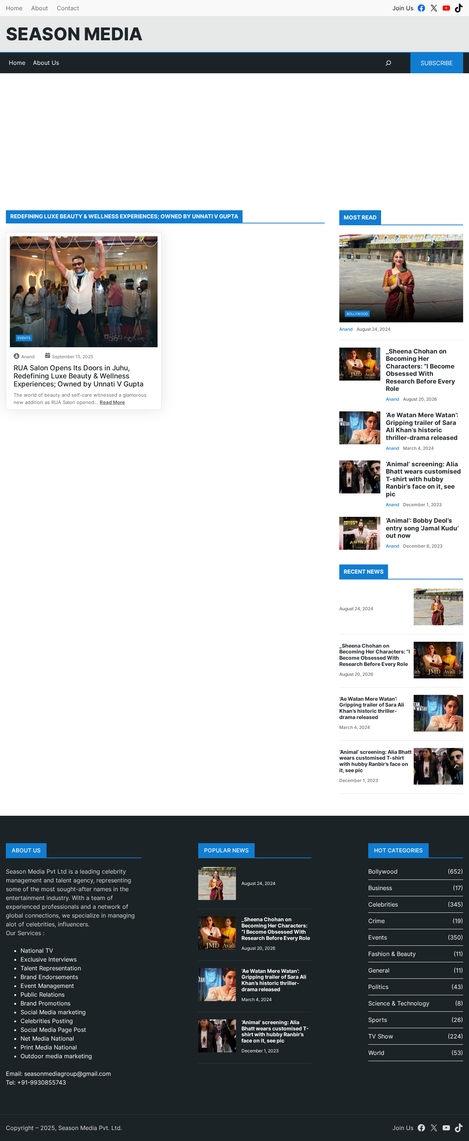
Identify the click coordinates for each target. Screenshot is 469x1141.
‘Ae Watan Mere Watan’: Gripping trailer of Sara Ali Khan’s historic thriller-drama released (422, 426)
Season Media (74, 34)
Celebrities (383, 904)
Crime (376, 921)
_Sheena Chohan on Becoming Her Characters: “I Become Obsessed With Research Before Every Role (420, 370)
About (39, 8)
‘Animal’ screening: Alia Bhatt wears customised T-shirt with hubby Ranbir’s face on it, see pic (423, 479)
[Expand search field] (388, 63)
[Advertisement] (234, 133)
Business (380, 888)
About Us (46, 62)
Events (24, 338)
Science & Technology (398, 1003)
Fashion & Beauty (392, 953)
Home (14, 8)
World (376, 1052)
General (378, 970)
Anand (27, 356)
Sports (377, 1019)
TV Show (380, 1036)
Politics (378, 986)
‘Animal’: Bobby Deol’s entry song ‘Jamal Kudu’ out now (422, 528)
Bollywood (357, 314)
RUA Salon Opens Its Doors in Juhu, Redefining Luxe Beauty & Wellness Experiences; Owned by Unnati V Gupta (79, 376)
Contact (68, 8)
